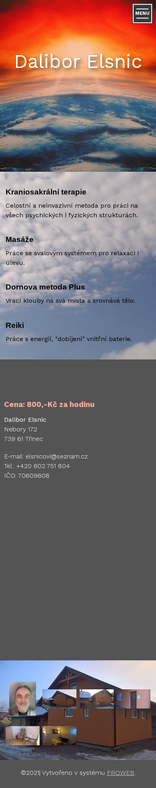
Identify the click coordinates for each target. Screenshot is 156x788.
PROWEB (120, 772)
